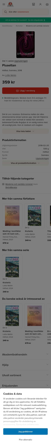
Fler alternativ (25, 439)
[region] (25, 416)
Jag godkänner (25, 431)
